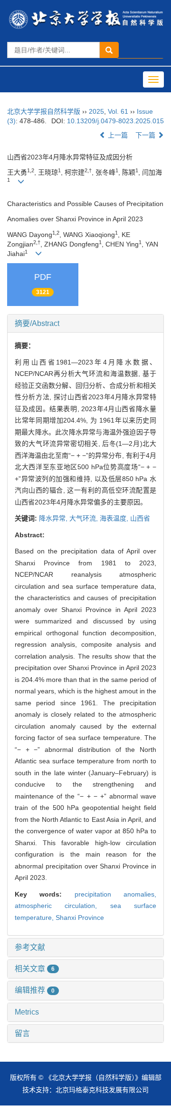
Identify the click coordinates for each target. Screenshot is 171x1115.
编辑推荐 (35, 990)
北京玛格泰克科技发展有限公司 (102, 1090)
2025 (96, 111)
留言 (22, 1033)
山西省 (140, 518)
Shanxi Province (80, 917)
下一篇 (146, 135)
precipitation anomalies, (115, 894)
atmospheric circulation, (62, 905)
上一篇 (117, 135)
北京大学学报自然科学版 (43, 111)
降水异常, (54, 518)
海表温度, (115, 518)
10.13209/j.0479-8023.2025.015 (115, 121)
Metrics (27, 1012)
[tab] (85, 324)
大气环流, (84, 518)
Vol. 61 (118, 111)
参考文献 (30, 947)
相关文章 (35, 969)
